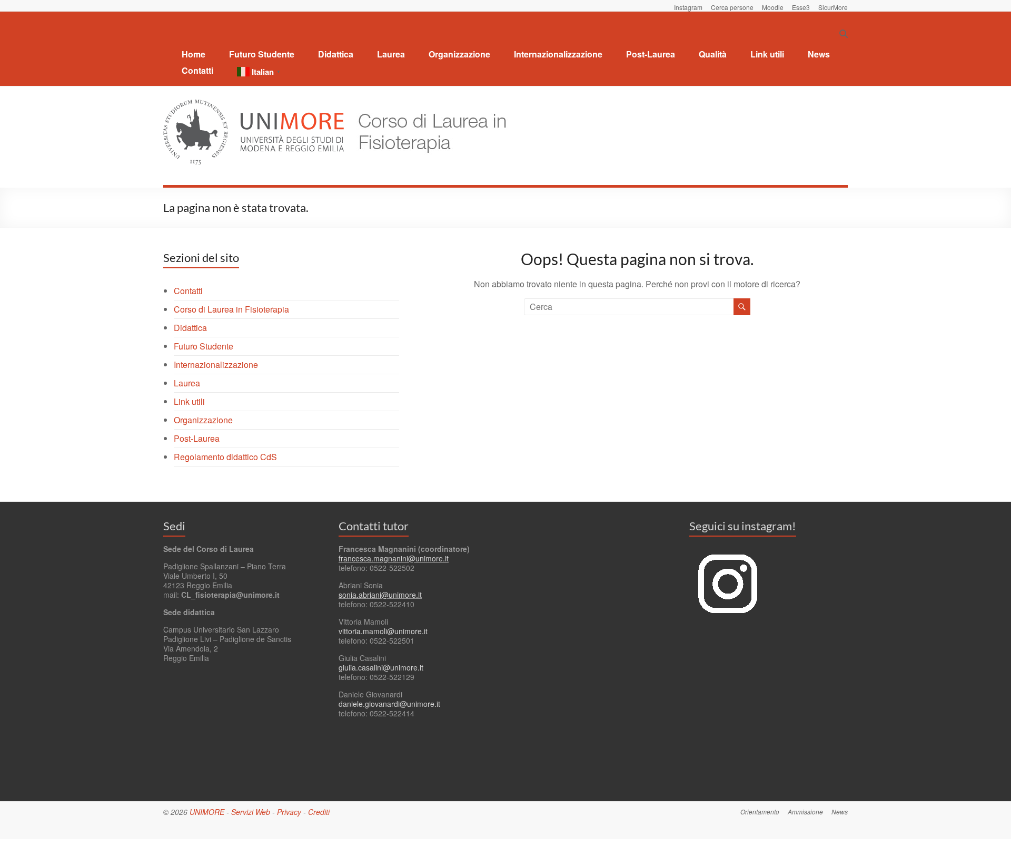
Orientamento (759, 811)
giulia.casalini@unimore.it (381, 667)
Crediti (319, 812)
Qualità (713, 54)
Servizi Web (250, 812)
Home (193, 54)
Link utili (767, 54)
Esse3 (801, 7)
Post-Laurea (650, 54)
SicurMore (833, 7)
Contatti (197, 70)
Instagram (688, 7)
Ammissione (805, 811)
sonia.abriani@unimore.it (380, 594)
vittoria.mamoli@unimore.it (383, 631)
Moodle (773, 7)
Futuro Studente (261, 54)
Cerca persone (732, 7)
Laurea (391, 54)
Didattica (335, 54)
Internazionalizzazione (558, 54)
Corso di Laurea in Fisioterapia (231, 309)
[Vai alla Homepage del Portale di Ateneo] (254, 106)
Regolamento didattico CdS (225, 457)
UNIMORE (207, 812)
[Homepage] (427, 106)
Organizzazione (459, 54)
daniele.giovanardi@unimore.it (389, 703)
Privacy (289, 812)
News (819, 54)
